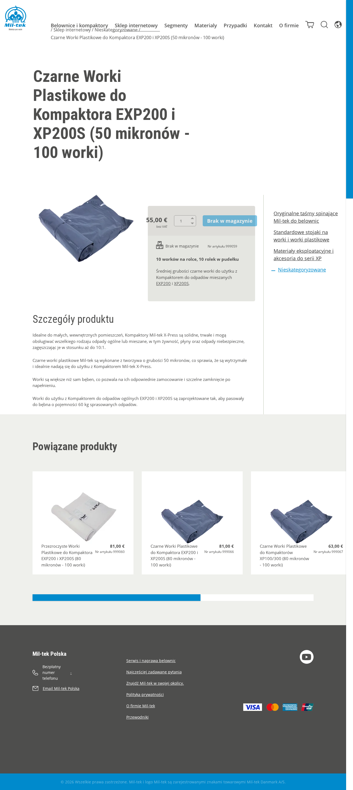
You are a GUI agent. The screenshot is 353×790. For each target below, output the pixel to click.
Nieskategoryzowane (116, 30)
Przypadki (235, 25)
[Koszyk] (309, 24)
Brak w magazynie (230, 220)
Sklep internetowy (136, 25)
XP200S (181, 283)
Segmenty (176, 25)
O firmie (289, 25)
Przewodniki (137, 717)
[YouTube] (307, 657)
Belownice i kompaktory (79, 25)
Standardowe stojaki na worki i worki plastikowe (301, 236)
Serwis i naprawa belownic (151, 660)
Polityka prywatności (145, 694)
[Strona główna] (15, 17)
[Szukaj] (324, 24)
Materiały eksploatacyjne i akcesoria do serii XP (304, 255)
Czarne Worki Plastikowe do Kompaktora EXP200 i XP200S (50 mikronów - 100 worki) (137, 37)
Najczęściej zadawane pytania (154, 672)
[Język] (338, 24)
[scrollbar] (349, 395)
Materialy (205, 25)
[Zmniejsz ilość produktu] (193, 223)
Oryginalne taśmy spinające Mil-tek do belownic (306, 217)
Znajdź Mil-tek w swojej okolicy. (155, 683)
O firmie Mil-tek (140, 705)
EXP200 (163, 283)
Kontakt (263, 25)
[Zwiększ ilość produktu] (193, 218)
